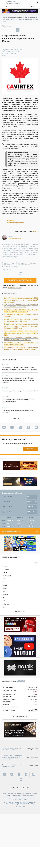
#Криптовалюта (21, 263)
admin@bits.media (32, 749)
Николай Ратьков (15, 238)
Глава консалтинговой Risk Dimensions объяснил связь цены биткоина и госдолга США (21, 333)
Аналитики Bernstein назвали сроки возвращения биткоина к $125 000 (21, 339)
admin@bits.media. (21, 799)
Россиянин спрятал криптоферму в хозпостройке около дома (21, 344)
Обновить (18, 611)
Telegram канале (14, 288)
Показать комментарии (20, 280)
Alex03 (35, 231)
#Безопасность (7, 266)
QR (33, 804)
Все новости (18, 418)
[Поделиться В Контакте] (22, 30)
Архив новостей (20, 806)
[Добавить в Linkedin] (17, 30)
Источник (10, 220)
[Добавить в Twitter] (8, 30)
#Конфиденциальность (23, 264)
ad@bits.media (33, 765)
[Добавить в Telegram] (13, 30)
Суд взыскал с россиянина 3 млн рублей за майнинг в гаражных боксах (21, 306)
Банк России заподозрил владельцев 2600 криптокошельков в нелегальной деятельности (21, 300)
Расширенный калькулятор (11, 531)
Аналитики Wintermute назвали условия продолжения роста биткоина (21, 320)
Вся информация (19, 716)
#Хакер (12, 263)
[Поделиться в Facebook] (3, 30)
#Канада (5, 263)
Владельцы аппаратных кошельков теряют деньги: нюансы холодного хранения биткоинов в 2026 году (21, 326)
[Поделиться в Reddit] (27, 30)
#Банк (16, 266)
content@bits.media (32, 757)
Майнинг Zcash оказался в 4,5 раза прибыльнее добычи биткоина (21, 311)
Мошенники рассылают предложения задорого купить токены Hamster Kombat (21, 348)
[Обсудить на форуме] (15, 222)
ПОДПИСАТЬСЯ (30, 449)
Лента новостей (9, 360)
